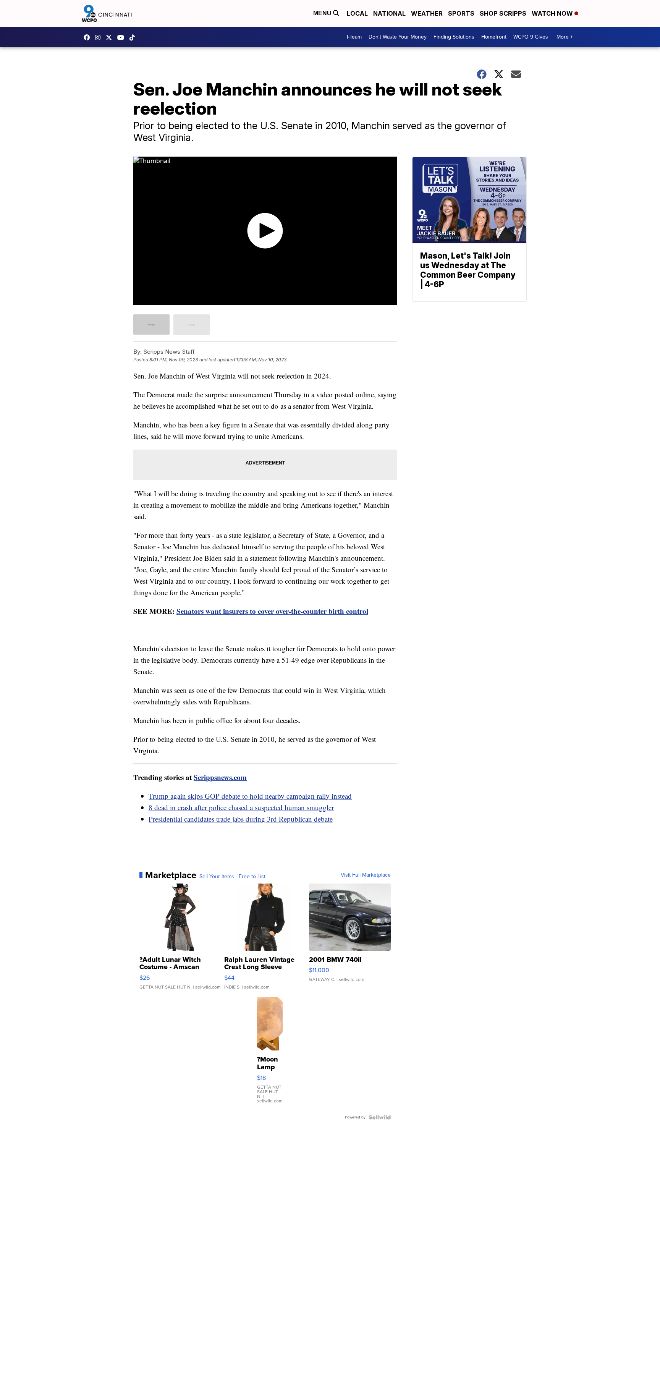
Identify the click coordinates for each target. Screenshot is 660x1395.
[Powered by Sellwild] (380, 1117)
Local (357, 13)
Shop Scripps (503, 13)
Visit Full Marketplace (366, 875)
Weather (427, 13)
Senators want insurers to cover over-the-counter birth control (272, 611)
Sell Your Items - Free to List (232, 876)
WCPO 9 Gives (530, 37)
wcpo (111, 37)
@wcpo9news (134, 37)
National (389, 13)
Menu (323, 13)
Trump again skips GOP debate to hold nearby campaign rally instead (250, 796)
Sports (461, 13)
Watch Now (553, 13)
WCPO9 (89, 37)
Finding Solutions (454, 37)
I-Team (354, 37)
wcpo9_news (99, 37)
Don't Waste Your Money (398, 37)
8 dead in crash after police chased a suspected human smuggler (241, 807)
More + (564, 37)
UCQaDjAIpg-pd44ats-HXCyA (122, 37)
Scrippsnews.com (220, 777)
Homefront (493, 37)
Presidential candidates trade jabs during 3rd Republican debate (241, 819)
